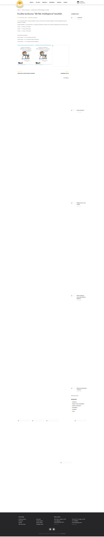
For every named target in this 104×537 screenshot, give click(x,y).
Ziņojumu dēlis (82, 2)
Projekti (65, 2)
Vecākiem (59, 2)
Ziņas (73, 411)
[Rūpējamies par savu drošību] (73, 247)
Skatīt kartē (56, 524)
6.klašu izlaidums (80, 110)
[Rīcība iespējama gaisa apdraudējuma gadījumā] (73, 340)
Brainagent (63, 533)
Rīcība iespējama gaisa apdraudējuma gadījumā (81, 297)
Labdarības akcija (65, 73)
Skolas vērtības (39, 522)
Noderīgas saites (39, 524)
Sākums (31, 2)
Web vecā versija (22, 524)
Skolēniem (44, 2)
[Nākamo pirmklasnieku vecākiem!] (73, 389)
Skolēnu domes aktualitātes (78, 403)
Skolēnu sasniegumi (33, 17)
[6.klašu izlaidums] (73, 154)
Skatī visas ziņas (74, 395)
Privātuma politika (22, 519)
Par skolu (38, 2)
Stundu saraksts (39, 520)
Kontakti (20, 522)
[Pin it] (66, 77)
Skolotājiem (51, 2)
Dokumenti (38, 519)
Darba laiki (21, 520)
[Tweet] (65, 77)
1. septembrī (79, 17)
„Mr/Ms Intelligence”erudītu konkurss (26, 73)
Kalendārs (82, 1)
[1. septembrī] (73, 62)
